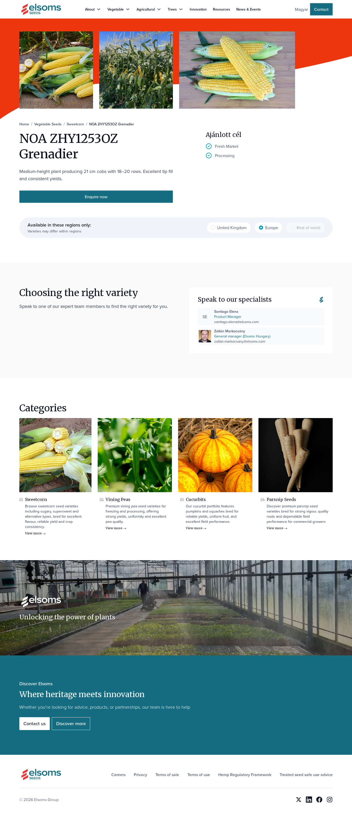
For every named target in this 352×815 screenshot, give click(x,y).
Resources (221, 9)
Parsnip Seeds (281, 499)
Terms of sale (167, 774)
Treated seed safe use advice (306, 774)
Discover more (71, 723)
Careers (118, 774)
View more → (35, 533)
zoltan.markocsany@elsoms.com (239, 341)
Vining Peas (118, 499)
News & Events (248, 9)
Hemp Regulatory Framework (244, 774)
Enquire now (96, 197)
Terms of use (198, 774)
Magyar (301, 9)
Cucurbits (196, 499)
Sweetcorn (36, 499)
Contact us (34, 723)
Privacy (140, 774)
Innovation (198, 9)
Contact (321, 9)
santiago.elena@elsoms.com (236, 321)
